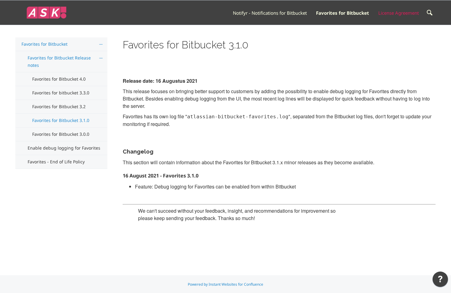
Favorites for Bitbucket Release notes (59, 61)
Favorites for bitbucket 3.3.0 (60, 93)
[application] (440, 280)
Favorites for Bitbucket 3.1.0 (60, 120)
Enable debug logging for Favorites (64, 148)
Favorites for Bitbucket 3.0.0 (60, 134)
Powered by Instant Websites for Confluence (225, 284)
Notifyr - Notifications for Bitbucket (270, 13)
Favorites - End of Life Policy (56, 162)
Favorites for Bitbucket (342, 13)
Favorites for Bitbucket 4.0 (59, 79)
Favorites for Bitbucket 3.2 (59, 106)
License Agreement (398, 13)
